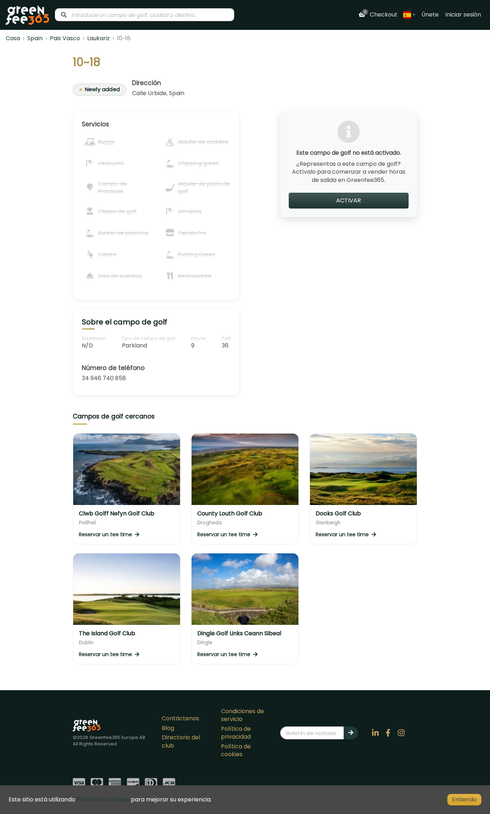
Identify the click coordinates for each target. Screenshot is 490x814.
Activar (348, 200)
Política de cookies (236, 750)
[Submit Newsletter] (351, 732)
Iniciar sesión (463, 14)
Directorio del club (181, 741)
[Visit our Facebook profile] (388, 732)
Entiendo (464, 799)
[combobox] (144, 14)
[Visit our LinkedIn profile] (375, 732)
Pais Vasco (65, 38)
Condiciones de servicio (242, 715)
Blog (168, 728)
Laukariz (98, 38)
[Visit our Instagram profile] (401, 732)
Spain (35, 38)
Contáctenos (180, 718)
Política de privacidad (236, 733)
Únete (430, 14)
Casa (13, 38)
